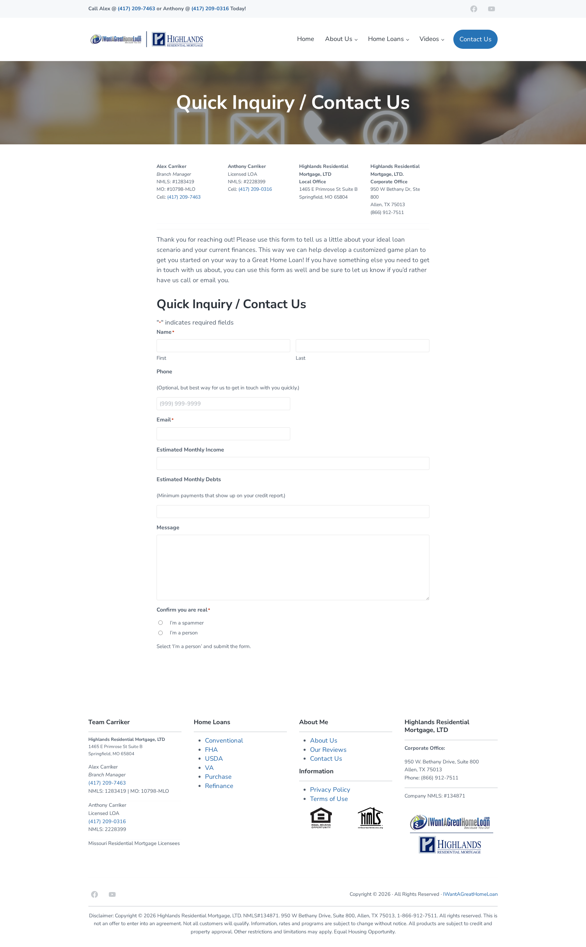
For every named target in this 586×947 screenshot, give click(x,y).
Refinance (219, 785)
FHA (211, 749)
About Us (323, 740)
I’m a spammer (187, 622)
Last (300, 358)
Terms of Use (329, 798)
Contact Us (326, 758)
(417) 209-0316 (210, 8)
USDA (214, 758)
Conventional (224, 740)
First (161, 358)
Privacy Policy (330, 789)
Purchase (218, 776)
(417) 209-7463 (137, 8)
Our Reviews (328, 749)
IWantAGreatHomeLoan (470, 894)
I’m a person (184, 632)
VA (209, 767)
